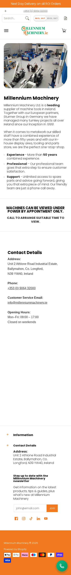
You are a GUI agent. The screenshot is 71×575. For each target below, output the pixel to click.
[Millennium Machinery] (34, 30)
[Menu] (6, 30)
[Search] (27, 18)
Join (52, 508)
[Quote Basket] (65, 18)
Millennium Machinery (16, 543)
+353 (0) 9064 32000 (35, 11)
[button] (64, 30)
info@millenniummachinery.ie (27, 302)
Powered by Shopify (15, 549)
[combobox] (13, 18)
